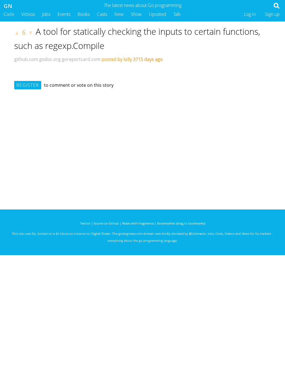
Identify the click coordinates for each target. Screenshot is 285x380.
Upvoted (157, 14)
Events (64, 14)
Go (34, 233)
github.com (26, 59)
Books (84, 14)
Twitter (85, 223)
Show (136, 14)
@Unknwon (197, 233)
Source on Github (106, 223)
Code (9, 14)
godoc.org (50, 59)
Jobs (46, 14)
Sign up (272, 14)
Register (27, 85)
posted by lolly (117, 59)
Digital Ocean (100, 233)
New (119, 14)
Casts (102, 14)
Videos (28, 14)
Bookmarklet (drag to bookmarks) (181, 223)
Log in (250, 14)
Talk (177, 14)
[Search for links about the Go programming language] (278, 7)
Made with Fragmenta (138, 223)
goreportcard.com (81, 59)
